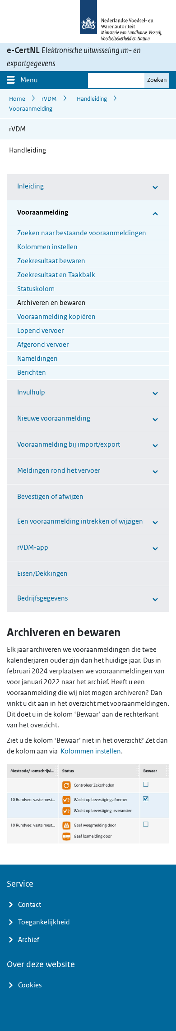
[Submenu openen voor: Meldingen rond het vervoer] (142, 471)
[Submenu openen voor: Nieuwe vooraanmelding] (140, 419)
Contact (29, 905)
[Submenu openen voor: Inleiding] (128, 187)
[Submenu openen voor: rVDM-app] (129, 548)
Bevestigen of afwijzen (50, 497)
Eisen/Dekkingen (42, 573)
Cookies (30, 985)
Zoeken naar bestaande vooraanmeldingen (81, 233)
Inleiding (30, 186)
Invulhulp (31, 392)
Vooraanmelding (42, 212)
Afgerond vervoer (43, 345)
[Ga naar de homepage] (88, 21)
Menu (28, 80)
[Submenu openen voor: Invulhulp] (128, 393)
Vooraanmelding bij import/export (68, 444)
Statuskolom (36, 289)
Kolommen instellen (47, 247)
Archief (28, 940)
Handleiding (27, 150)
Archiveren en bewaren (51, 303)
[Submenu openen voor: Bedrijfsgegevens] (134, 599)
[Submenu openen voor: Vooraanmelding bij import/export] (147, 445)
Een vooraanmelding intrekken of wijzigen (80, 521)
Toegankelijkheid (44, 922)
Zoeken (157, 80)
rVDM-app (32, 547)
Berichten (31, 372)
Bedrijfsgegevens (42, 598)
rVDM (17, 129)
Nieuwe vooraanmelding (53, 418)
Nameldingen (37, 358)
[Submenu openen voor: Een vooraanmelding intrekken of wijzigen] (153, 522)
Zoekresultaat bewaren (51, 261)
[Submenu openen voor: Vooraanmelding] (134, 213)
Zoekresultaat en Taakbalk (56, 275)
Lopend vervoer (40, 331)
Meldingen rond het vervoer (58, 470)
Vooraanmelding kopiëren (56, 317)
